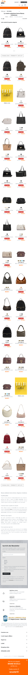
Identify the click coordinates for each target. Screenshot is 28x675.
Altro (5, 563)
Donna (11, 16)
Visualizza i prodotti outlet (12, 55)
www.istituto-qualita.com (19, 626)
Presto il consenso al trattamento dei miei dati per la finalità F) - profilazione (14, 570)
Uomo (5, 560)
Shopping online (5, 647)
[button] (4, 38)
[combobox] (13, 11)
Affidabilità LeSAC (5, 651)
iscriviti (6, 573)
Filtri (2, 18)
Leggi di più (12, 596)
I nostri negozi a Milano (6, 636)
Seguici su (3, 639)
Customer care (4, 632)
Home (6, 16)
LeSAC (2, 643)
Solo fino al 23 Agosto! (14, 661)
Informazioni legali (21, 656)
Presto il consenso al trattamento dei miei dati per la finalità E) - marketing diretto (14, 567)
